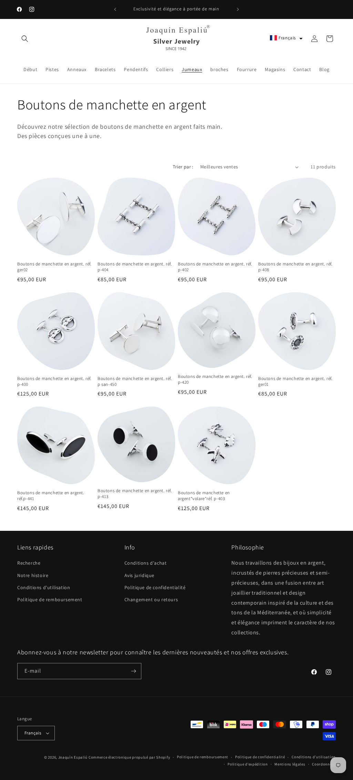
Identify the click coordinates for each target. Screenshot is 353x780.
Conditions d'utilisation (43, 587)
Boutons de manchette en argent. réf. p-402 (215, 267)
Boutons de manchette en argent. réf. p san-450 (135, 381)
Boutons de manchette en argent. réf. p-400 (54, 381)
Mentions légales (289, 764)
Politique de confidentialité (155, 587)
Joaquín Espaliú (73, 757)
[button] (24, 38)
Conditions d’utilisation (314, 756)
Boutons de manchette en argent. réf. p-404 (135, 267)
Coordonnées (324, 764)
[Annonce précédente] (115, 9)
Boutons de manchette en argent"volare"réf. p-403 (204, 495)
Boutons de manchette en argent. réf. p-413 (135, 493)
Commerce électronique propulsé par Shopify (129, 757)
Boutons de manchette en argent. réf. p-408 (295, 267)
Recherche (28, 563)
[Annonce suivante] (237, 9)
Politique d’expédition (248, 764)
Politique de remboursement (49, 599)
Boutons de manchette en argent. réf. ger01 (295, 381)
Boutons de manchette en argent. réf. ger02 (54, 267)
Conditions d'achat (145, 563)
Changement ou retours (151, 599)
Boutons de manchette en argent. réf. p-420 (215, 379)
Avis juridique (139, 575)
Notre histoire (32, 575)
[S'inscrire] (133, 671)
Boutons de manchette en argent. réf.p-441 (50, 495)
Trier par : (183, 167)
